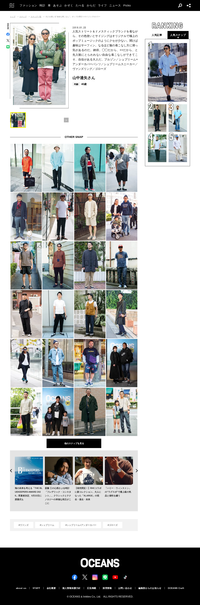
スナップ (23, 17)
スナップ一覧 (36, 17)
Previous (10, 471)
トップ (12, 17)
